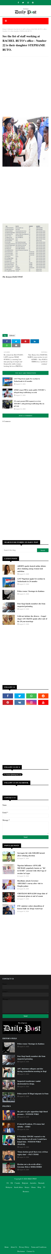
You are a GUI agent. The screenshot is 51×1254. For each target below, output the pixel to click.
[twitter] (23, 2)
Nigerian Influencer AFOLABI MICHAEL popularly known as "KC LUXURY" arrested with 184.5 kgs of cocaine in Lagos (31, 869)
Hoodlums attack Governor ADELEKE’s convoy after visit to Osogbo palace (30, 883)
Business (26, 1191)
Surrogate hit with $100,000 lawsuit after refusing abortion (31, 854)
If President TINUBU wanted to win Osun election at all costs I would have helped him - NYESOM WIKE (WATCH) (32, 1140)
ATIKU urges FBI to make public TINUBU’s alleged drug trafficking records (30, 391)
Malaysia (9, 1187)
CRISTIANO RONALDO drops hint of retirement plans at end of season (32, 894)
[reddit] (43, 696)
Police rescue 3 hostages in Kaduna (30, 591)
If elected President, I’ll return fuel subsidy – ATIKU (31, 1125)
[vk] (19, 702)
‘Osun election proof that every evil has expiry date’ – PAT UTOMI (32, 1153)
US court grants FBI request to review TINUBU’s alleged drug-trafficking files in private (29, 403)
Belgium (25, 1183)
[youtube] (43, 702)
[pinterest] (32, 2)
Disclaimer (21, 1251)
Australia (33, 1183)
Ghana (33, 1187)
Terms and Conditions (38, 1247)
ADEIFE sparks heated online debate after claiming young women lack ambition (31, 569)
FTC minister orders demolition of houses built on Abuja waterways (30, 907)
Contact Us (30, 1251)
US (8, 1183)
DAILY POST (32, 1179)
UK (12, 1183)
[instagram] (28, 2)
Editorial (10, 29)
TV (44, 1187)
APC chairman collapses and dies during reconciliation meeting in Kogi (31, 1070)
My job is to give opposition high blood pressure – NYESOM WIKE (32, 1112)
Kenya (27, 1187)
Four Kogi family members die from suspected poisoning (31, 605)
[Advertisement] (25, 84)
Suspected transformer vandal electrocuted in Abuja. (29, 1082)
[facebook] (18, 2)
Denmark (41, 1183)
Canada (17, 1183)
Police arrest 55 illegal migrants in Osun (32, 1093)
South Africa (18, 1187)
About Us (14, 1247)
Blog (39, 1187)
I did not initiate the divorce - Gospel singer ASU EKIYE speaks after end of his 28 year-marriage (32, 619)
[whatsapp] (31, 696)
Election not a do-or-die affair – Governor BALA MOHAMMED (29, 1165)
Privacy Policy (24, 1247)
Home (4, 29)
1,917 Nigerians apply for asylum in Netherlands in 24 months (27, 379)
